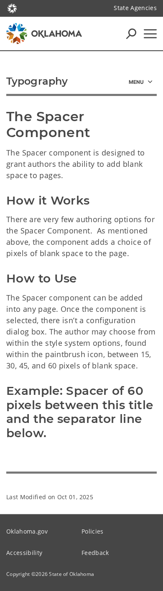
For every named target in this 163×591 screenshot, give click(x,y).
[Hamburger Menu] (150, 33)
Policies (93, 531)
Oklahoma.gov (27, 531)
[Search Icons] (131, 33)
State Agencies (135, 8)
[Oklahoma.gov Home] (12, 7)
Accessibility (24, 553)
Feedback (95, 553)
